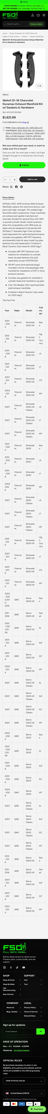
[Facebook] (10, 967)
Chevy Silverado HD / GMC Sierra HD (23, 33)
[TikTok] (17, 967)
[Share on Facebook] (16, 186)
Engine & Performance (11, 36)
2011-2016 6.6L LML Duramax (31, 139)
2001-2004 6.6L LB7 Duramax (30, 130)
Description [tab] (8, 197)
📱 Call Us (24, 2)
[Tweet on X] (11, 186)
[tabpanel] (24, 559)
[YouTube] (23, 967)
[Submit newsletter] (40, 1031)
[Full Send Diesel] (14, 948)
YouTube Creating (21, 1050)
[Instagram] (4, 967)
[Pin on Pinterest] (21, 186)
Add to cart (32, 179)
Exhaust (25, 36)
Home (5, 33)
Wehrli (5, 94)
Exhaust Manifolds (37, 36)
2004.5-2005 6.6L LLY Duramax (19, 133)
